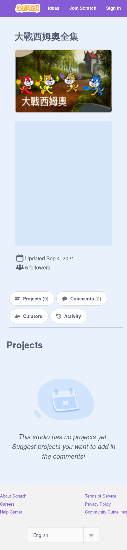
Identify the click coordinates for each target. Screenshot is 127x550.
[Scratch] (28, 8)
